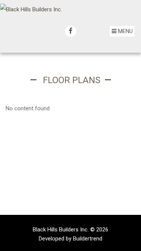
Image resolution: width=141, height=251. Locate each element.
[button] (122, 31)
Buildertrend (87, 238)
